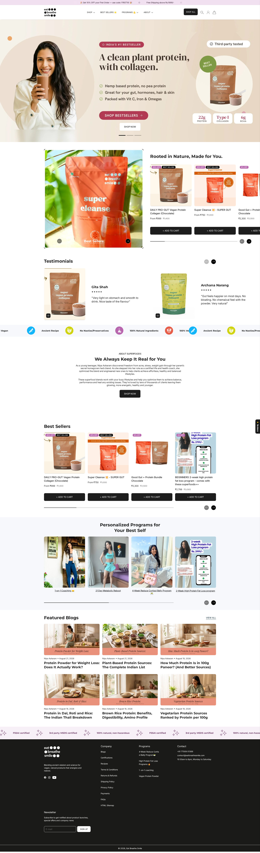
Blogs (103, 752)
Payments (105, 793)
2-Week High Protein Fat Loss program (195, 590)
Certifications (106, 758)
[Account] (208, 12)
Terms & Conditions (109, 769)
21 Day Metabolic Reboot (108, 590)
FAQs (103, 799)
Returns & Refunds (109, 775)
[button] (91, 12)
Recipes (104, 763)
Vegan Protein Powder (149, 776)
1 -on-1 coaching (146, 770)
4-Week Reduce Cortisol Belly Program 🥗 (151, 592)
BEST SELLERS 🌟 (108, 12)
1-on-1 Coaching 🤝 (64, 590)
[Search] (202, 12)
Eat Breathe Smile (134, 848)
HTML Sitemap (107, 805)
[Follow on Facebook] (45, 777)
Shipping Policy (107, 781)
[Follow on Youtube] (54, 777)
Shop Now (130, 126)
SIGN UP (84, 829)
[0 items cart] (214, 12)
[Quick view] (188, 203)
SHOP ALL (190, 12)
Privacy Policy (107, 787)
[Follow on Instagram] (49, 777)
